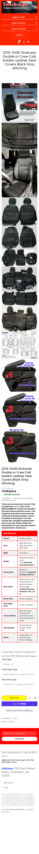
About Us (8, 782)
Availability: (6, 718)
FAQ (6, 787)
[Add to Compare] (35, 698)
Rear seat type (9, 679)
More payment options (19, 710)
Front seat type (9, 669)
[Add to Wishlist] (30, 698)
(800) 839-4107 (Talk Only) (13, 760)
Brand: (4, 722)
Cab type (6, 659)
